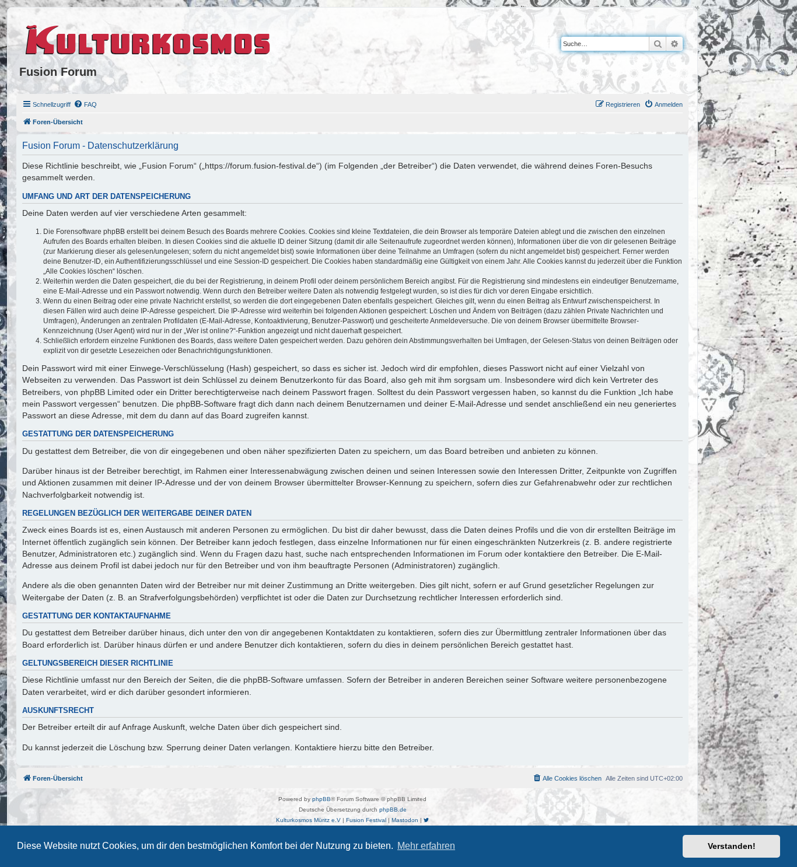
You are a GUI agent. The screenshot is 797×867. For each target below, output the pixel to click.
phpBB (321, 799)
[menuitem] (85, 104)
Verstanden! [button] (732, 846)
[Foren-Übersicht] (148, 38)
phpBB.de (393, 809)
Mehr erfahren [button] (426, 846)
